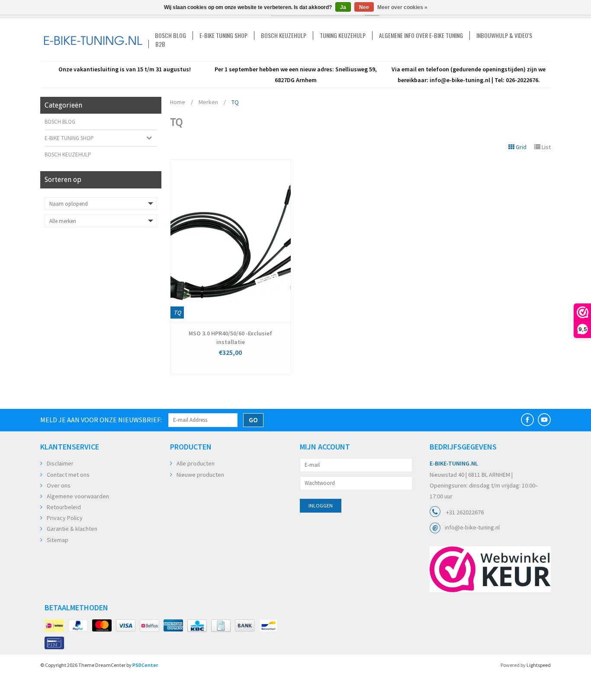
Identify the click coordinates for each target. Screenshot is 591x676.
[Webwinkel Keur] (490, 569)
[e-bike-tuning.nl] (94, 40)
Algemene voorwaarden (78, 496)
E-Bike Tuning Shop (223, 35)
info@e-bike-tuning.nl (472, 527)
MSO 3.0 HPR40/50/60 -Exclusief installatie (230, 337)
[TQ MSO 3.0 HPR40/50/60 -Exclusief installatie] (230, 240)
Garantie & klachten (72, 529)
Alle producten (196, 463)
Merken (208, 102)
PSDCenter (145, 665)
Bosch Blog (170, 35)
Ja (343, 7)
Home (177, 102)
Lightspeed (539, 665)
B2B (160, 44)
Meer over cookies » (402, 7)
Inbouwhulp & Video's (504, 35)
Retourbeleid (64, 507)
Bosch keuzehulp (283, 35)
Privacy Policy (65, 518)
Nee (364, 7)
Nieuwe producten (200, 474)
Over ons (59, 485)
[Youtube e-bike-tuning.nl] (544, 419)
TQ (235, 102)
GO (253, 419)
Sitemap (57, 540)
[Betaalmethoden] (54, 625)
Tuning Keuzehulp (343, 35)
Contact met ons (68, 474)
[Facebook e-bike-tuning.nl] (527, 419)
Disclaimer (60, 463)
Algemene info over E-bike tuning (421, 35)
